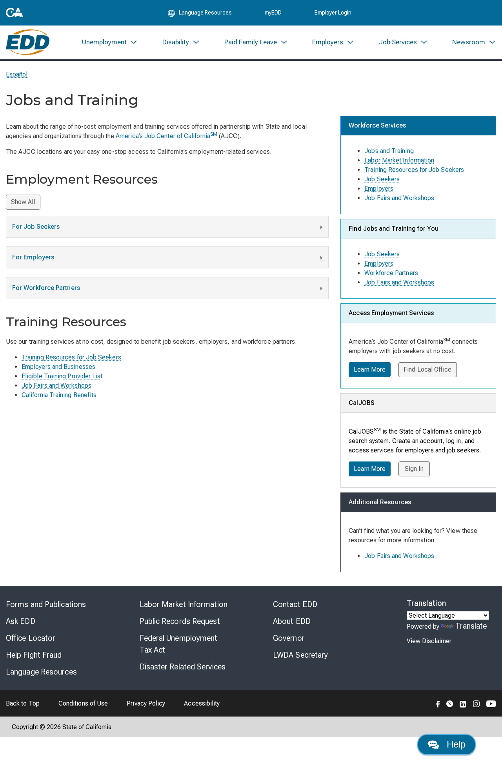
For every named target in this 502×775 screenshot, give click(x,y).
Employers (378, 188)
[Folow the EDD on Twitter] (449, 703)
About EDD (292, 621)
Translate (471, 626)
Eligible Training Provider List (62, 376)
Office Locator (30, 638)
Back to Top (23, 703)
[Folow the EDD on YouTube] (491, 703)
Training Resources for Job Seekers (71, 357)
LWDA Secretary (300, 655)
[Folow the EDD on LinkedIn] (463, 703)
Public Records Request (180, 621)
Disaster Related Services (183, 666)
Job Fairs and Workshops (56, 385)
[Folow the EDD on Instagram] (476, 703)
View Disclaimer (429, 641)
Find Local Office (427, 369)
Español (17, 74)
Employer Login (333, 12)
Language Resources (41, 672)
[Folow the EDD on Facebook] (438, 703)
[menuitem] (110, 42)
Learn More (370, 369)
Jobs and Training (388, 151)
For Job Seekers (36, 226)
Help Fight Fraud (34, 655)
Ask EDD (20, 621)
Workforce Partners (391, 273)
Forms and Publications (46, 604)
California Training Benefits (59, 395)
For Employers (33, 257)
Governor (289, 638)
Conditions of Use (83, 703)
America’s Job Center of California (166, 136)
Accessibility (202, 703)
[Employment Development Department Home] (27, 42)
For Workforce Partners (46, 288)
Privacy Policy (146, 703)
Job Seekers (382, 179)
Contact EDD (295, 604)
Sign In (414, 468)
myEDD (273, 12)
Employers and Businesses (58, 366)
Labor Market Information (399, 160)
